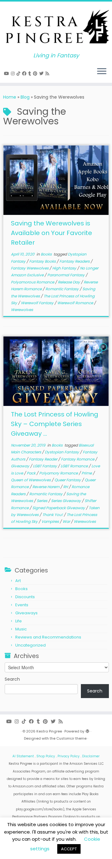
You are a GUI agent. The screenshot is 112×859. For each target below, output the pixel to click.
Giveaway (20, 466)
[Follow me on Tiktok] (19, 73)
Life (18, 621)
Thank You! (53, 514)
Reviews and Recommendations (48, 637)
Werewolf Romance (75, 302)
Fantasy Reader (43, 459)
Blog (25, 97)
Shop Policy (45, 756)
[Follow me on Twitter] (42, 73)
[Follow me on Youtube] (7, 73)
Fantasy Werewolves (30, 268)
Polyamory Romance (59, 473)
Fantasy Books (43, 261)
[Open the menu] (101, 71)
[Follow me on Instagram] (13, 73)
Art (18, 581)
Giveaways (26, 613)
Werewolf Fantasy (37, 302)
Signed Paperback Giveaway (59, 507)
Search (12, 679)
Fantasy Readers (75, 261)
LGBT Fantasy (45, 466)
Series (42, 500)
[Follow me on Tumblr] (30, 73)
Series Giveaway (66, 500)
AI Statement (23, 756)
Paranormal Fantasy (66, 275)
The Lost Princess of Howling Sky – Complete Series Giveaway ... (54, 424)
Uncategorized (30, 645)
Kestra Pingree (49, 731)
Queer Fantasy (68, 480)
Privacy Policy (69, 756)
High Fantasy (64, 268)
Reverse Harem (46, 486)
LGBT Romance (75, 466)
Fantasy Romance (78, 459)
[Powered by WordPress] (87, 730)
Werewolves (22, 309)
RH (66, 486)
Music (21, 629)
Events (21, 605)
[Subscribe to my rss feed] (48, 73)
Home (9, 97)
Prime (87, 473)
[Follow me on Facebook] (25, 73)
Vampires (50, 521)
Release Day (69, 282)
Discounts (25, 597)
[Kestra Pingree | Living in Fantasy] (56, 27)
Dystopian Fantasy (62, 452)
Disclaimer (91, 756)
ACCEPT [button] (69, 849)
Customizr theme (71, 738)
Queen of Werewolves (31, 480)
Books (47, 254)
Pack (31, 473)
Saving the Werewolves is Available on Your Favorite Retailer (51, 233)
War (67, 521)
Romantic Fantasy (62, 289)
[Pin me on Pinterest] (36, 73)
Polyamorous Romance (33, 282)
